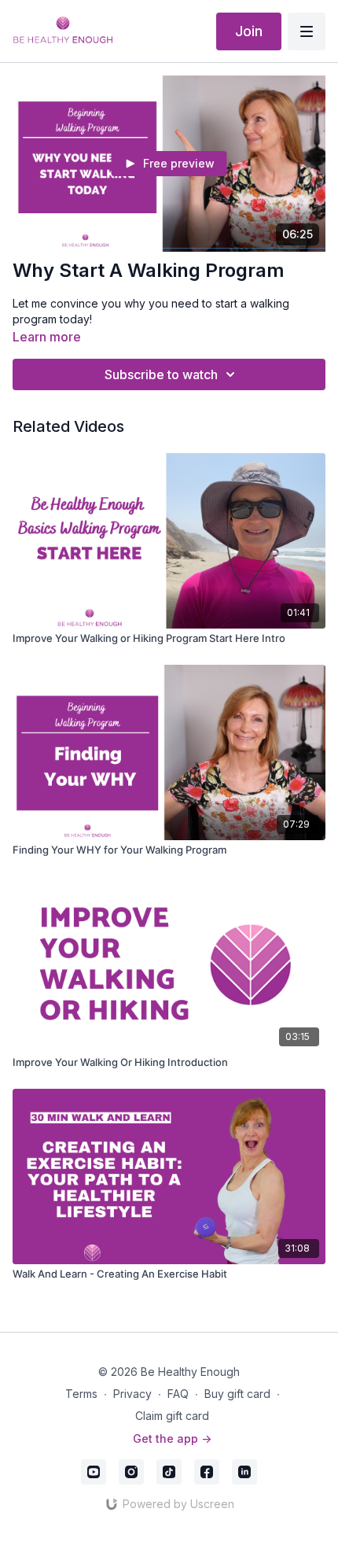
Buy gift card (237, 1393)
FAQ (178, 1393)
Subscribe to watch (161, 374)
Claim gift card (172, 1415)
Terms (81, 1393)
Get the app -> (172, 1438)
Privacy (132, 1393)
